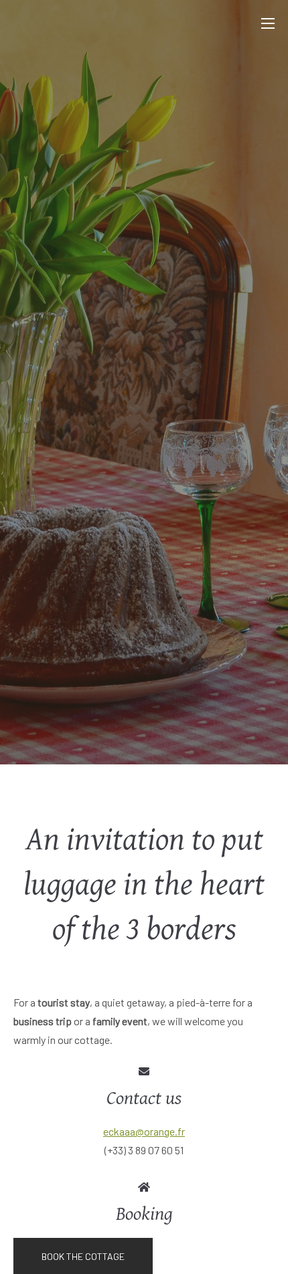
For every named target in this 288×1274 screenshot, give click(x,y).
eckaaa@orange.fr (144, 1131)
